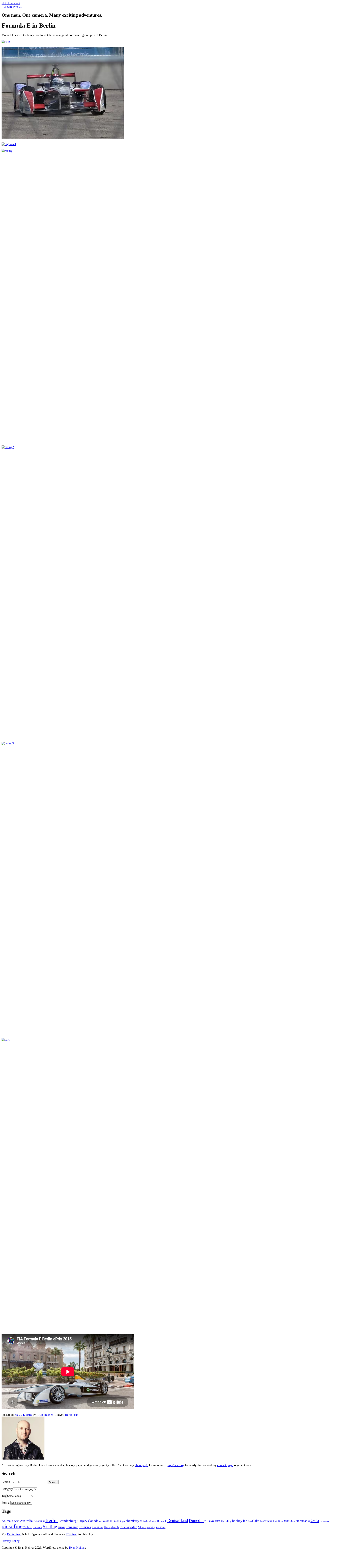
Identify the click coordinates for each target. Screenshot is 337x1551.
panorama (324, 1521)
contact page (225, 1465)
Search (6, 1482)
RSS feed (71, 1534)
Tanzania (72, 1527)
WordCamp (161, 1527)
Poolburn (27, 1527)
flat (223, 1521)
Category (7, 1489)
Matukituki (278, 1521)
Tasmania (85, 1527)
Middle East (289, 1521)
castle (106, 1521)
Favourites (214, 1520)
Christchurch (146, 1521)
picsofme (12, 1526)
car (76, 1414)
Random (37, 1527)
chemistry (132, 1521)
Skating (50, 1526)
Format (6, 1502)
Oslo (314, 1520)
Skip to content (11, 3)
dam (154, 1521)
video (133, 1527)
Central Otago (117, 1521)
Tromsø (124, 1527)
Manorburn (266, 1520)
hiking (228, 1521)
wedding (151, 1527)
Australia (26, 1521)
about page (141, 1465)
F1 (205, 1521)
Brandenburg (68, 1521)
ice (245, 1521)
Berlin (69, 1414)
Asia (16, 1520)
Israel (250, 1521)
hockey (237, 1521)
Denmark (162, 1521)
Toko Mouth (97, 1527)
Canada (93, 1521)
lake (256, 1521)
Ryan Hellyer (44, 1414)
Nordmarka (303, 1520)
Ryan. (12, 6)
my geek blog (176, 1465)
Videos (142, 1527)
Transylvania (111, 1527)
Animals (7, 1521)
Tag (4, 1495)
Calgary (82, 1520)
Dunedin (196, 1520)
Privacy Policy (11, 1541)
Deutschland (177, 1520)
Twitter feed (14, 1534)
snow (61, 1527)
